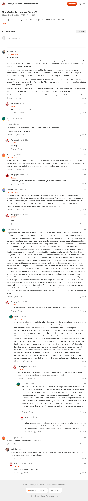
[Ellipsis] (85, 51)
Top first (82, 31)
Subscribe (72, 4)
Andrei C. (14, 449)
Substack (32, 496)
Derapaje (5, 15)
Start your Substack (38, 490)
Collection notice (58, 485)
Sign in (82, 4)
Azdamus (10, 51)
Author (13, 106)
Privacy (42, 485)
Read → (5, 24)
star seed (10, 189)
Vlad (8, 229)
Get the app (55, 490)
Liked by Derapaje (15, 54)
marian (9, 154)
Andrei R (10, 118)
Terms (48, 485)
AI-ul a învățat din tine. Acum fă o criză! (19, 12)
